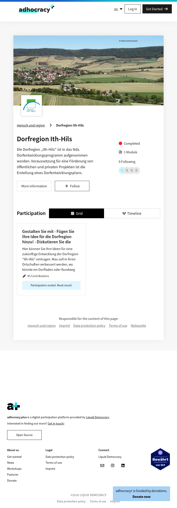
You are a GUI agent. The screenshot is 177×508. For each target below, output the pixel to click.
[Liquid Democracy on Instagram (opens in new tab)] (113, 466)
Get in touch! (56, 423)
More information (34, 186)
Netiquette (138, 325)
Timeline (134, 213)
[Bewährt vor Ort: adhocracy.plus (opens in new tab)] (160, 459)
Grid (79, 213)
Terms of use (118, 325)
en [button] (116, 9)
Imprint (64, 325)
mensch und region (42, 325)
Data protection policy (89, 325)
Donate (12, 480)
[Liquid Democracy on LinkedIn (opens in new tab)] (123, 466)
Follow (75, 186)
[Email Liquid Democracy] (102, 466)
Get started (14, 457)
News (10, 463)
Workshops (14, 469)
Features (12, 474)
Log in (132, 9)
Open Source (24, 435)
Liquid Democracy (97, 417)
